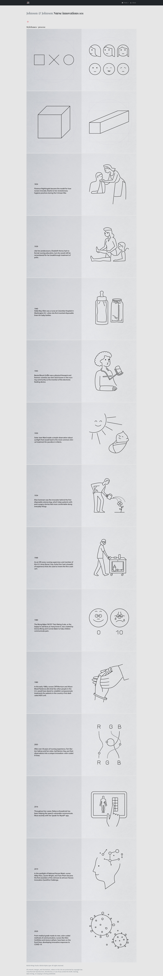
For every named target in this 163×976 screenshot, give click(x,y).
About (134, 3)
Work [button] (126, 3)
